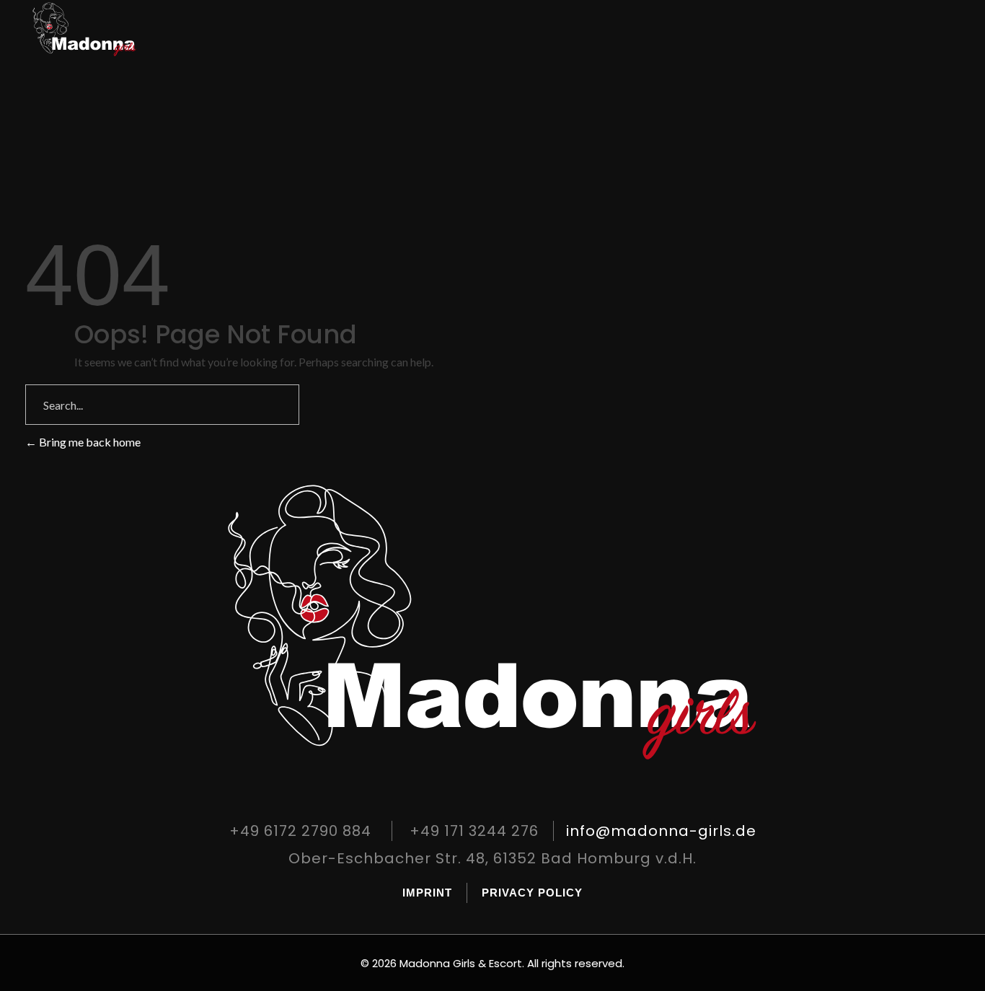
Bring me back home (89, 442)
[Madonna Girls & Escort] (97, 29)
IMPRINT (427, 892)
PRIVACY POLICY (532, 892)
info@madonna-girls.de (661, 831)
